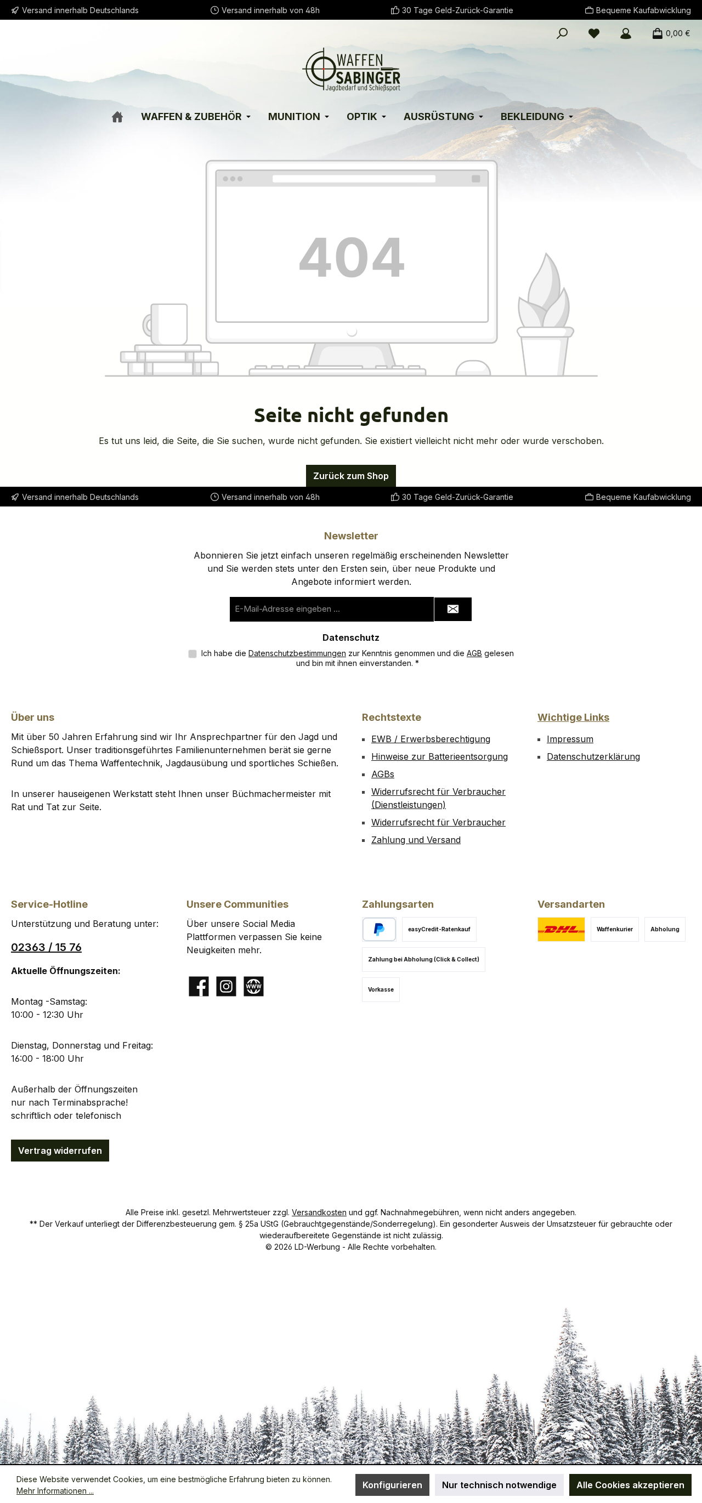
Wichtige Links (573, 717)
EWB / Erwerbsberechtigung (430, 738)
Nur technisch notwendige (499, 1484)
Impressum (570, 738)
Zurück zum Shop (351, 475)
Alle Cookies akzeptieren (630, 1484)
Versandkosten (319, 1212)
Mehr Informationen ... (55, 1490)
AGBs (382, 773)
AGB (474, 653)
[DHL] (561, 929)
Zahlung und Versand (416, 839)
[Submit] (453, 609)
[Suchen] (562, 33)
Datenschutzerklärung (593, 756)
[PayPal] (379, 929)
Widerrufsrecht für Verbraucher (438, 822)
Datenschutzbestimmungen (297, 653)
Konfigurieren (392, 1484)
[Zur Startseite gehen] (351, 69)
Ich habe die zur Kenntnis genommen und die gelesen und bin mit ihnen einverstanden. (357, 658)
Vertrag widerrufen (60, 1150)
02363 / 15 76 (46, 947)
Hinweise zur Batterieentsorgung (439, 756)
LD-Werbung (318, 1246)
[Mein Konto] (626, 33)
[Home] (124, 112)
